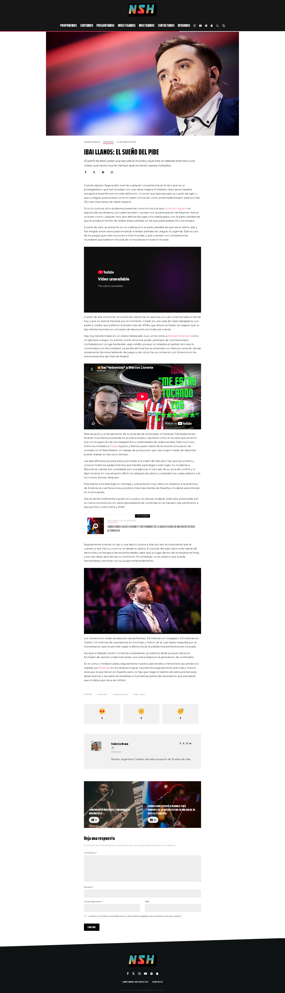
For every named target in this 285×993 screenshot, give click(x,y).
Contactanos (166, 25)
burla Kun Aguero (175, 208)
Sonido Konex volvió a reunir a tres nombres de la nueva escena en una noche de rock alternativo (151, 528)
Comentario (90, 852)
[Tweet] (94, 172)
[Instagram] (194, 25)
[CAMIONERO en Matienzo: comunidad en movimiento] (113, 804)
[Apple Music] (211, 25)
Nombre (88, 887)
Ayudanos (184, 25)
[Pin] (103, 172)
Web (147, 901)
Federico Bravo (92, 142)
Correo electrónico (93, 901)
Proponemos (68, 25)
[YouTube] (200, 25)
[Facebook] (127, 973)
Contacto (157, 982)
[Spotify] (206, 25)
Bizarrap (104, 667)
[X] (133, 973)
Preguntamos (105, 25)
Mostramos (147, 25)
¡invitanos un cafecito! (135, 982)
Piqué (114, 446)
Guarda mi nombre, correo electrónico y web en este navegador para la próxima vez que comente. (134, 916)
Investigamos (127, 25)
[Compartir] (85, 172)
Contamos (86, 25)
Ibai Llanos (140, 694)
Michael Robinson (179, 335)
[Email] (112, 172)
